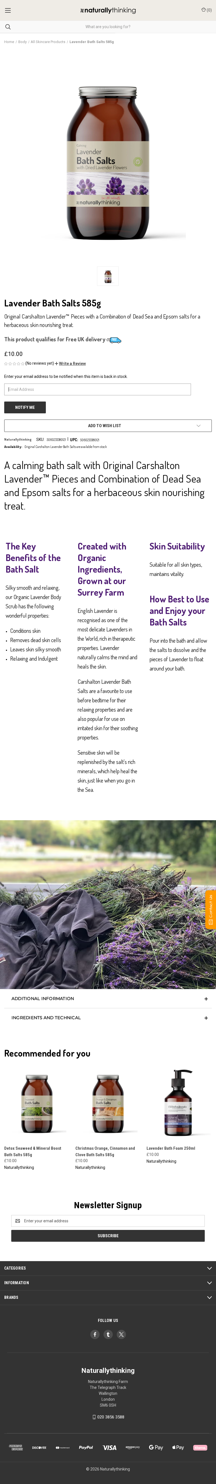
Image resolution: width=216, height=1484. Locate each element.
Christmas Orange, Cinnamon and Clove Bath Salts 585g (105, 1151)
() (209, 10)
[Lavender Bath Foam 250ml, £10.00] (179, 1102)
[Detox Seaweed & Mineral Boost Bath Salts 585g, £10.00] (36, 1102)
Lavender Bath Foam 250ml (171, 1148)
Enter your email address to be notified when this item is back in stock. (66, 376)
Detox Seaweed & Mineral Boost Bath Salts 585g (32, 1151)
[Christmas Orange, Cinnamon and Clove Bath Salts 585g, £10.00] (108, 1102)
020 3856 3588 (110, 1417)
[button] (70, 363)
